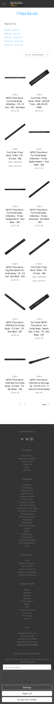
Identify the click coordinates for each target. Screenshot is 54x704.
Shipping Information (27, 458)
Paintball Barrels (27, 514)
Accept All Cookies (27, 699)
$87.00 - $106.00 (13, 37)
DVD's (27, 531)
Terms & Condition (27, 569)
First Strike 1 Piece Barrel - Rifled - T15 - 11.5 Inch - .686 (39, 270)
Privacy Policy (27, 455)
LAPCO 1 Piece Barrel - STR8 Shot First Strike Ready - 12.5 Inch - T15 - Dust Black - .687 (15, 327)
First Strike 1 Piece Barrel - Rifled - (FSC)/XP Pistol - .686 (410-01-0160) (39, 102)
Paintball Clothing (27, 505)
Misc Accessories (27, 525)
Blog (27, 467)
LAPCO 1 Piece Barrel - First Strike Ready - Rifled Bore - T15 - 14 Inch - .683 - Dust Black (15, 102)
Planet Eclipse (27, 601)
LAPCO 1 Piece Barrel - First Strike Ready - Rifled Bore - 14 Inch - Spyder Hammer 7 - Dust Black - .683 (39, 158)
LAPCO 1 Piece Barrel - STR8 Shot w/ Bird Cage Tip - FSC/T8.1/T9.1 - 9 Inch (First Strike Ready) (39, 384)
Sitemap (27, 470)
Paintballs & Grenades (27, 511)
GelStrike (27, 485)
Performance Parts (27, 517)
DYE (27, 607)
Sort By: (28, 55)
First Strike (27, 615)
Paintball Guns (27, 490)
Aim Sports (27, 613)
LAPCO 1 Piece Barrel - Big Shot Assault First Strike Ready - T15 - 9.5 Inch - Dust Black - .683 (15, 271)
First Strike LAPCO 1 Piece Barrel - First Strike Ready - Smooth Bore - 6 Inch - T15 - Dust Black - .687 (39, 328)
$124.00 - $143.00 (13, 45)
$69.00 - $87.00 (12, 34)
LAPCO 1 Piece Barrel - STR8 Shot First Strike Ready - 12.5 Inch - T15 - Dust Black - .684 (15, 384)
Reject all (27, 693)
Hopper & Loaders (27, 502)
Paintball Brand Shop (27, 540)
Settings (27, 687)
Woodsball (27, 519)
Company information (27, 575)
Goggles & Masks (27, 496)
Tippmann (27, 592)
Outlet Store (27, 537)
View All (27, 618)
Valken (27, 604)
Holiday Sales (27, 534)
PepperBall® (27, 522)
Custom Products (27, 610)
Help (27, 560)
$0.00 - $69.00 (11, 30)
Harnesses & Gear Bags (27, 508)
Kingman (27, 595)
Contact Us (27, 464)
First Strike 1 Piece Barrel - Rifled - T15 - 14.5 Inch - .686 (15, 155)
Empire (27, 589)
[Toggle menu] (4, 4)
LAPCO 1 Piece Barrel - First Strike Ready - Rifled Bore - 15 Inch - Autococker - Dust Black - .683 (39, 216)
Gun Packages (27, 493)
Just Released (27, 488)
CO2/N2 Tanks (27, 499)
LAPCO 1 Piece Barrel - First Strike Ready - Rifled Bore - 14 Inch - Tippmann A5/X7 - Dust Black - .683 (15, 216)
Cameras (27, 528)
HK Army (27, 598)
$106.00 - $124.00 (13, 41)
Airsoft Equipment (27, 543)
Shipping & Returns (27, 563)
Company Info (27, 461)
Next (44, 404)
